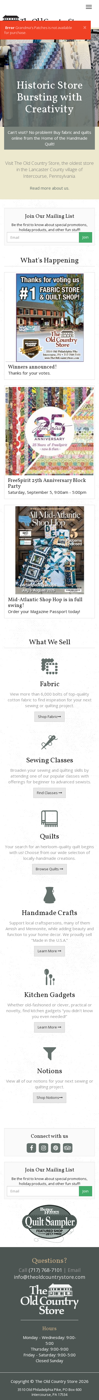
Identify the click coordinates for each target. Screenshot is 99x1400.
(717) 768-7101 (45, 1270)
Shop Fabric (47, 716)
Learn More (48, 950)
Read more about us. (49, 188)
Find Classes (48, 792)
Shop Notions (48, 1097)
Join (85, 237)
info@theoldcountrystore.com (49, 1277)
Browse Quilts (48, 868)
